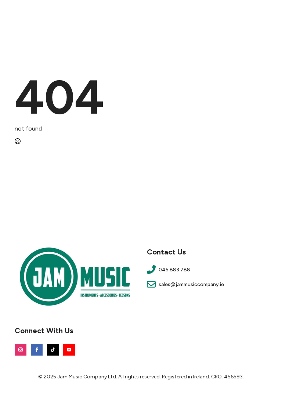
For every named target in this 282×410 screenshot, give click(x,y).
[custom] (53, 350)
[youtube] (69, 350)
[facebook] (37, 350)
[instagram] (20, 350)
